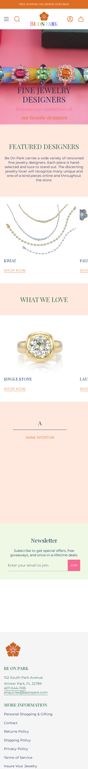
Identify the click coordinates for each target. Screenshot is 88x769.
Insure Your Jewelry (20, 766)
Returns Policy (16, 731)
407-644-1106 (15, 688)
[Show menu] (6, 19)
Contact (11, 723)
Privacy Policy (16, 749)
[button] (17, 19)
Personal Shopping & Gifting (28, 714)
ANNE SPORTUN (40, 437)
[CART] (81, 19)
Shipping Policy (17, 740)
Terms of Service (18, 757)
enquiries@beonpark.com (26, 692)
